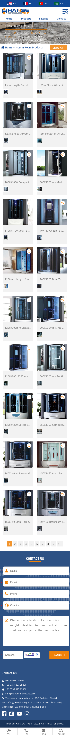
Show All (58, 47)
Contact (61, 18)
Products (26, 18)
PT (46, 3)
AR (61, 3)
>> (59, 543)
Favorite (43, 18)
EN (15, 3)
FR (30, 3)
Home (8, 18)
